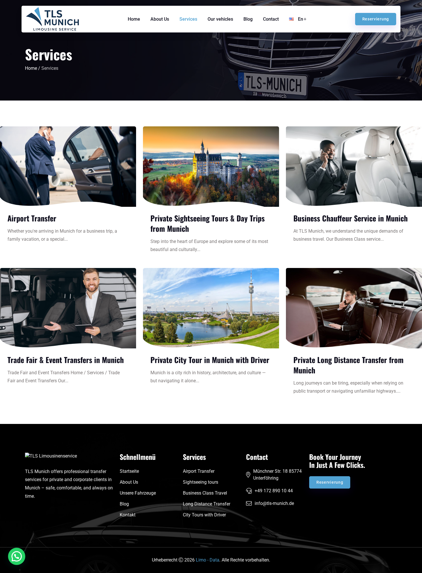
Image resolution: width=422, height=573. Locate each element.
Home (134, 19)
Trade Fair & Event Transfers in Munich (65, 359)
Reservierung (375, 19)
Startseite (129, 471)
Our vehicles (220, 19)
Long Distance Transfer (206, 504)
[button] (16, 556)
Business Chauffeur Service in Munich (350, 218)
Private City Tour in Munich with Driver (209, 359)
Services (188, 19)
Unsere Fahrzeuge (138, 493)
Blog (248, 19)
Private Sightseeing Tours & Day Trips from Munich (207, 223)
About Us (159, 19)
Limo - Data (207, 560)
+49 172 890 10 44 (274, 490)
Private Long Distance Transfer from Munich (348, 365)
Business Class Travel (205, 493)
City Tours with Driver (204, 515)
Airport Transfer (31, 218)
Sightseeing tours (200, 482)
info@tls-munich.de (274, 503)
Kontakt (127, 515)
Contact (271, 19)
